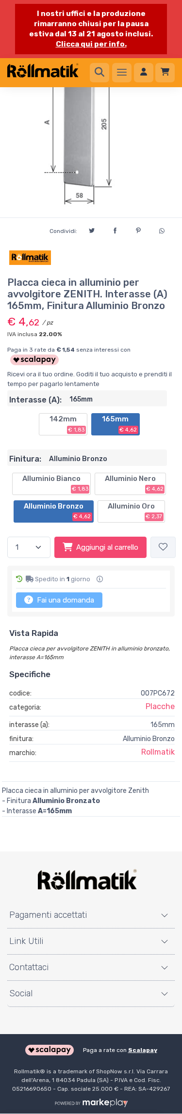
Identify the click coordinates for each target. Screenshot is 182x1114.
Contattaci (29, 967)
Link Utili (26, 941)
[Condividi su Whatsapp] (161, 229)
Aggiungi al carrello (107, 547)
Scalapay (142, 1050)
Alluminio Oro (135, 511)
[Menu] (122, 72)
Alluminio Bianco (55, 483)
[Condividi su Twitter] (91, 229)
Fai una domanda (64, 600)
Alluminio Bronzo (57, 511)
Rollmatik (158, 752)
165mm (119, 424)
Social (21, 993)
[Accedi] (143, 72)
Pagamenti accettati (48, 915)
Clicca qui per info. (91, 44)
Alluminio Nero (134, 483)
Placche (160, 706)
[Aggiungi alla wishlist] (163, 547)
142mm (67, 424)
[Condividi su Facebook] (115, 229)
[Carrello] (165, 72)
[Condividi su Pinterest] (138, 229)
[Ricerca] (99, 72)
